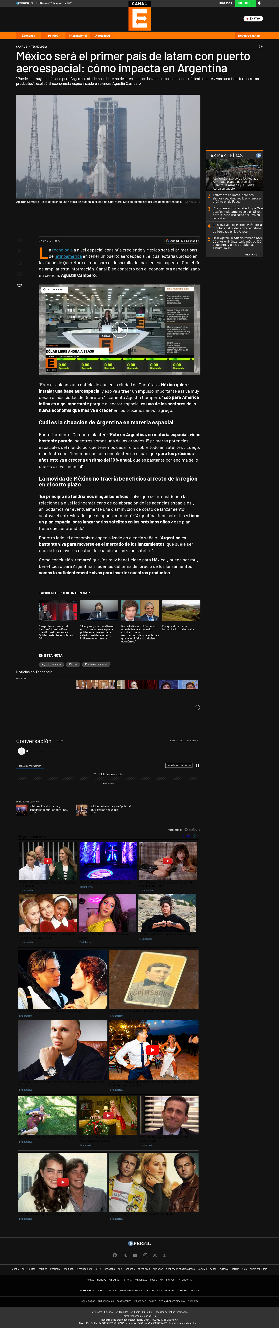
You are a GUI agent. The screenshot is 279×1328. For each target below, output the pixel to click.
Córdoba (130, 1269)
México (73, 664)
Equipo (152, 1301)
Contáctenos (124, 1301)
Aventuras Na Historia (132, 1290)
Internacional (78, 35)
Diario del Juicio (258, 1269)
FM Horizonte (185, 1279)
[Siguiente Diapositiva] (197, 707)
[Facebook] (115, 1255)
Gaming (235, 1269)
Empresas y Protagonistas (180, 1269)
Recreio (184, 1290)
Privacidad (140, 1301)
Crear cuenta (191, 740)
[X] (125, 1255)
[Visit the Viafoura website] (192, 829)
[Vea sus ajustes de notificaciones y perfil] (259, 3)
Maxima (195, 1290)
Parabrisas (141, 1279)
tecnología (62, 249)
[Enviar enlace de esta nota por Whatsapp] (19, 262)
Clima (98, 1269)
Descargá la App (249, 35)
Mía (161, 1279)
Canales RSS (88, 1301)
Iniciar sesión (176, 740)
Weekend (114, 1279)
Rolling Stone (154, 1290)
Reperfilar (144, 1269)
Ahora (15, 1269)
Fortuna (127, 1279)
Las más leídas (225, 155)
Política (53, 35)
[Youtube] (135, 1255)
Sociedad (68, 1269)
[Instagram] (145, 1255)
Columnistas (28, 1269)
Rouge (153, 1279)
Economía (28, 35)
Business (158, 1269)
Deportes (109, 1269)
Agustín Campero (51, 664)
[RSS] (155, 1255)
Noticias (202, 1269)
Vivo (244, 1269)
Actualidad (102, 35)
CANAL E (21, 46)
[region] (108, 785)
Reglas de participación (172, 1301)
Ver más (251, 254)
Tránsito (193, 1301)
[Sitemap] (164, 1255)
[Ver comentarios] (260, 47)
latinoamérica (68, 256)
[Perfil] (139, 1244)
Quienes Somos (106, 1301)
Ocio (120, 1269)
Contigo (112, 1290)
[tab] (30, 766)
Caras (213, 1269)
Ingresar (225, 3)
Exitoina (224, 1269)
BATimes (170, 1279)
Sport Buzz (171, 1290)
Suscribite (245, 3)
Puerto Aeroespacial (96, 664)
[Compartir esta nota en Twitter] (19, 251)
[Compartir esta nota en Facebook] (19, 239)
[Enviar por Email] (19, 274)
